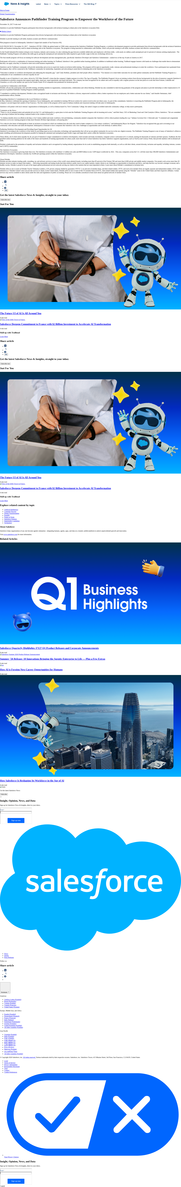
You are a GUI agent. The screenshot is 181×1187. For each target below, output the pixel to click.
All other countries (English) (13, 1027)
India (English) (9, 1036)
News (6, 954)
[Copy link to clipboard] (6, 190)
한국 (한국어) (9, 1047)
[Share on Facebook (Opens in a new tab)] (5, 188)
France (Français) (10, 1018)
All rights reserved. (29, 1057)
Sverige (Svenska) (10, 1024)
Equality (7, 515)
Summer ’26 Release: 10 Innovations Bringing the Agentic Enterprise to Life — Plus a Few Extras (52, 659)
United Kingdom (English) (13, 1025)
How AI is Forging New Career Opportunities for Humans (31, 669)
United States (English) (11, 1007)
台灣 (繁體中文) (10, 1045)
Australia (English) (10, 1034)
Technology (8, 523)
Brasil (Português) (10, 1001)
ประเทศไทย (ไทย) (10, 1051)
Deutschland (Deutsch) (11, 1016)
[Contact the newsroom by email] (5, 979)
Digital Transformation (7, 14)
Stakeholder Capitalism (11, 521)
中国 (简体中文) (10, 1040)
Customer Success (10, 511)
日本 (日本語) (9, 1038)
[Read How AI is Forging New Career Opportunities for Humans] (2, 665)
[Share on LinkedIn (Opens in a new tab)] (5, 182)
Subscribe (4, 794)
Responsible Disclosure (12, 1066)
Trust (6, 1068)
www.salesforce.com (10, 534)
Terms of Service (9, 1063)
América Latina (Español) (12, 999)
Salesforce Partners (10, 519)
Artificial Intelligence (11, 510)
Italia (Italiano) (9, 1020)
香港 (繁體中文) (10, 1043)
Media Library (6, 31)
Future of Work (9, 517)
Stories (6, 955)
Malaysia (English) (10, 1049)
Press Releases (9, 957)
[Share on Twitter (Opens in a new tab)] (6, 186)
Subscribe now (5, 199)
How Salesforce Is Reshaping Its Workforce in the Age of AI (32, 780)
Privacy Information (10, 1065)
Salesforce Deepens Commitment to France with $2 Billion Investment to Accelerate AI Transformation (55, 324)
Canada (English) (10, 1003)
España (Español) (10, 1014)
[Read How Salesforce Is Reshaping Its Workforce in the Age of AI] (90, 776)
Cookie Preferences (10, 1072)
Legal (6, 1061)
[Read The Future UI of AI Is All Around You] (90, 309)
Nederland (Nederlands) (12, 1022)
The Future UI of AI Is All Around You (20, 313)
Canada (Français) (10, 1005)
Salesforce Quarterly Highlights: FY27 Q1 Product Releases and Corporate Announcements (49, 648)
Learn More (4, 336)
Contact (6, 1070)
